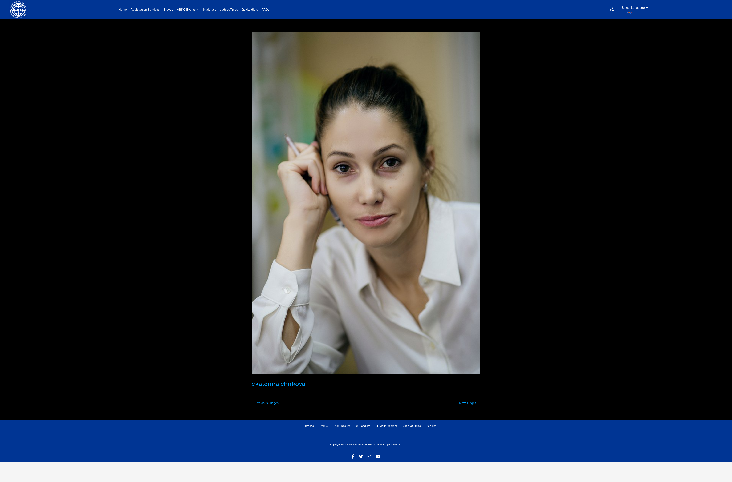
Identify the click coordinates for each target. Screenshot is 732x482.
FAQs (265, 9)
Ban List (431, 425)
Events (323, 425)
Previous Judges (265, 403)
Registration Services (145, 9)
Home (123, 9)
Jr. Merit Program (386, 425)
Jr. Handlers (250, 9)
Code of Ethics (412, 425)
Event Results (341, 425)
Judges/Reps (229, 9)
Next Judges (469, 403)
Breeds (168, 9)
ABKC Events (186, 9)
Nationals (209, 9)
